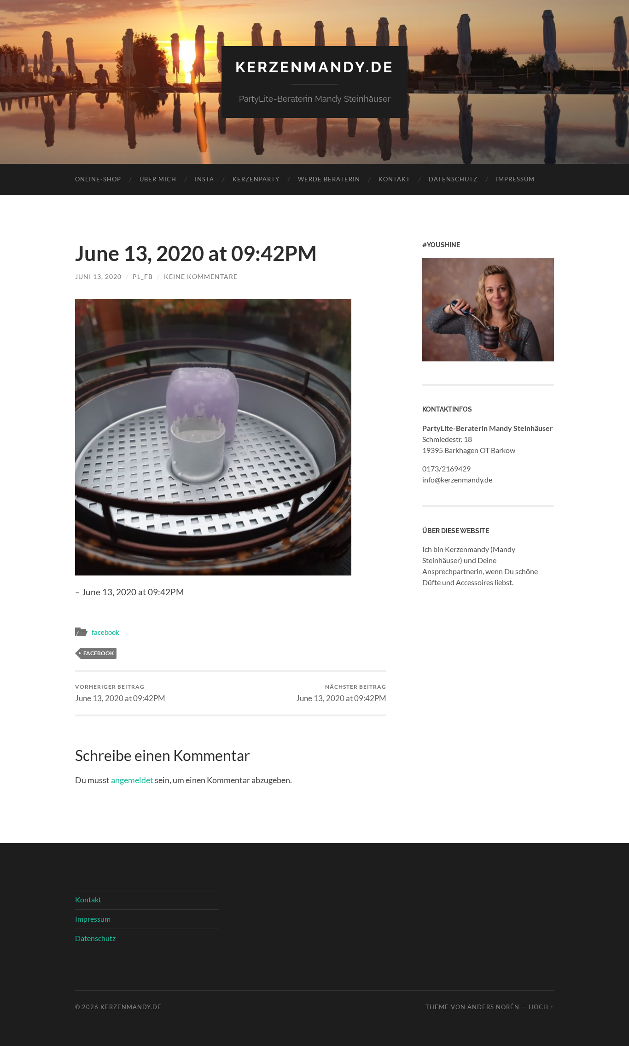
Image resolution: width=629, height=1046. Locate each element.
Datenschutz (453, 179)
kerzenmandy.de (314, 67)
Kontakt (394, 179)
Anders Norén (493, 1007)
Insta (204, 179)
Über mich (158, 179)
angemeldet (132, 780)
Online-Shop (98, 179)
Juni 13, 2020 (98, 276)
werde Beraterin (329, 179)
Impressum (515, 179)
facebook (105, 632)
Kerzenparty (256, 179)
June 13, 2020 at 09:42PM (120, 693)
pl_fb (143, 276)
